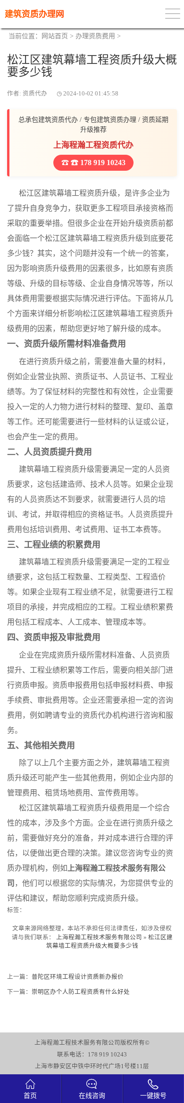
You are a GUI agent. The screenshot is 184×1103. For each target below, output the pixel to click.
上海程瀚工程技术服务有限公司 (99, 937)
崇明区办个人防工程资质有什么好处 (81, 992)
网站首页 (55, 36)
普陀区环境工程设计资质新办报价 (78, 977)
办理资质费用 (95, 36)
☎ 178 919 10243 (97, 163)
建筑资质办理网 (34, 14)
